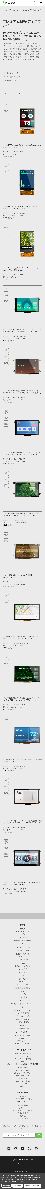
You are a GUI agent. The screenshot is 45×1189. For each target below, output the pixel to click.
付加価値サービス (13, 77)
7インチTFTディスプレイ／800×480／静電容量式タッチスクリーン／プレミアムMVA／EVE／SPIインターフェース (22, 822)
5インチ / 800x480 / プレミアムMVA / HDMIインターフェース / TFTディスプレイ (22, 576)
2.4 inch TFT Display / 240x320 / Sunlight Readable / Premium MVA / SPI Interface (20, 269)
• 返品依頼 (22, 1116)
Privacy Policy (17, 1181)
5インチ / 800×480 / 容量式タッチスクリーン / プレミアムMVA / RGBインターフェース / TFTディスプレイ (22, 637)
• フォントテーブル (22, 1044)
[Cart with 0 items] (35, 2)
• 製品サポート (22, 1118)
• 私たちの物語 (22, 1068)
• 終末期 (23, 1025)
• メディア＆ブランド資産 (22, 1099)
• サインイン (22, 1108)
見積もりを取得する (14, 81)
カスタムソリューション (22, 1010)
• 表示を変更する (23, 1013)
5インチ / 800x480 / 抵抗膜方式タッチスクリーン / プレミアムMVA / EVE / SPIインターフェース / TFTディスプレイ (22, 392)
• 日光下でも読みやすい (23, 941)
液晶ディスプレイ (22, 954)
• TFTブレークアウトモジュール (23, 1004)
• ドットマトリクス (23, 985)
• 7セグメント (23, 981)
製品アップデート (22, 1020)
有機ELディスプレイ (22, 966)
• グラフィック (23, 960)
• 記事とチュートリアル (22, 1053)
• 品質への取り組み (22, 1070)
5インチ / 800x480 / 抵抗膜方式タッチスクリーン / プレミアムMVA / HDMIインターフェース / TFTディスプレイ (22, 515)
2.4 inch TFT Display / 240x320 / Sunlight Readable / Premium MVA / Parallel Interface (20, 207)
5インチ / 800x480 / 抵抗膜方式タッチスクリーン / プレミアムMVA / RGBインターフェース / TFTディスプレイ (22, 699)
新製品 (22, 929)
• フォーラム (22, 1061)
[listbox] (15, 93)
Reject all (17, 1186)
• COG (23, 963)
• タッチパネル (23, 1007)
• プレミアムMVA (23, 937)
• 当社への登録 (22, 1105)
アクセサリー (22, 991)
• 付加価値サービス (23, 1016)
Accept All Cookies (32, 1186)
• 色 (23, 975)
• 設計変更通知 (23, 1029)
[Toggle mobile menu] (40, 2)
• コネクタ (23, 997)
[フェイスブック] (8, 1148)
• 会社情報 (22, 1086)
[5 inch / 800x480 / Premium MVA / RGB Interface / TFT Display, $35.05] (27, 736)
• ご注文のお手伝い (22, 1113)
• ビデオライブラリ (22, 1056)
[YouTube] (15, 1148)
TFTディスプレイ (22, 931)
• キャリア (22, 1096)
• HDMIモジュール (23, 947)
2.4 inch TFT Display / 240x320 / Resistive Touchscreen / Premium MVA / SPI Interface (22, 146)
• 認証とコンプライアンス (22, 1073)
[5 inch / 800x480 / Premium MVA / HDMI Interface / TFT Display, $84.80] (27, 551)
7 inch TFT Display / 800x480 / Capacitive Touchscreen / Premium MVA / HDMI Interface (22, 883)
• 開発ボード (23, 1000)
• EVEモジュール (23, 950)
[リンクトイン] (22, 1148)
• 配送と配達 (22, 1078)
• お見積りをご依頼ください (22, 1110)
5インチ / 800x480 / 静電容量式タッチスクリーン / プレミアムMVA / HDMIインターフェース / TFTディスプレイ (22, 453)
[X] (29, 1148)
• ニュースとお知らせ (23, 1081)
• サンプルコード (22, 1038)
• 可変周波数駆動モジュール (23, 988)
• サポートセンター (22, 1036)
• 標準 (23, 934)
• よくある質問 (22, 1084)
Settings (6, 1186)
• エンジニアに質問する (22, 1059)
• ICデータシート (22, 1041)
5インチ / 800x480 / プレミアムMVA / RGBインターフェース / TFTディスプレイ (22, 760)
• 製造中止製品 (23, 1022)
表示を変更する (12, 73)
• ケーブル (23, 994)
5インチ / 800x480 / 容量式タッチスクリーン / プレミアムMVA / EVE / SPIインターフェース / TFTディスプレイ (22, 330)
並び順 (6, 93)
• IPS (23, 944)
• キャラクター (23, 956)
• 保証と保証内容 (22, 1076)
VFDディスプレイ (22, 979)
